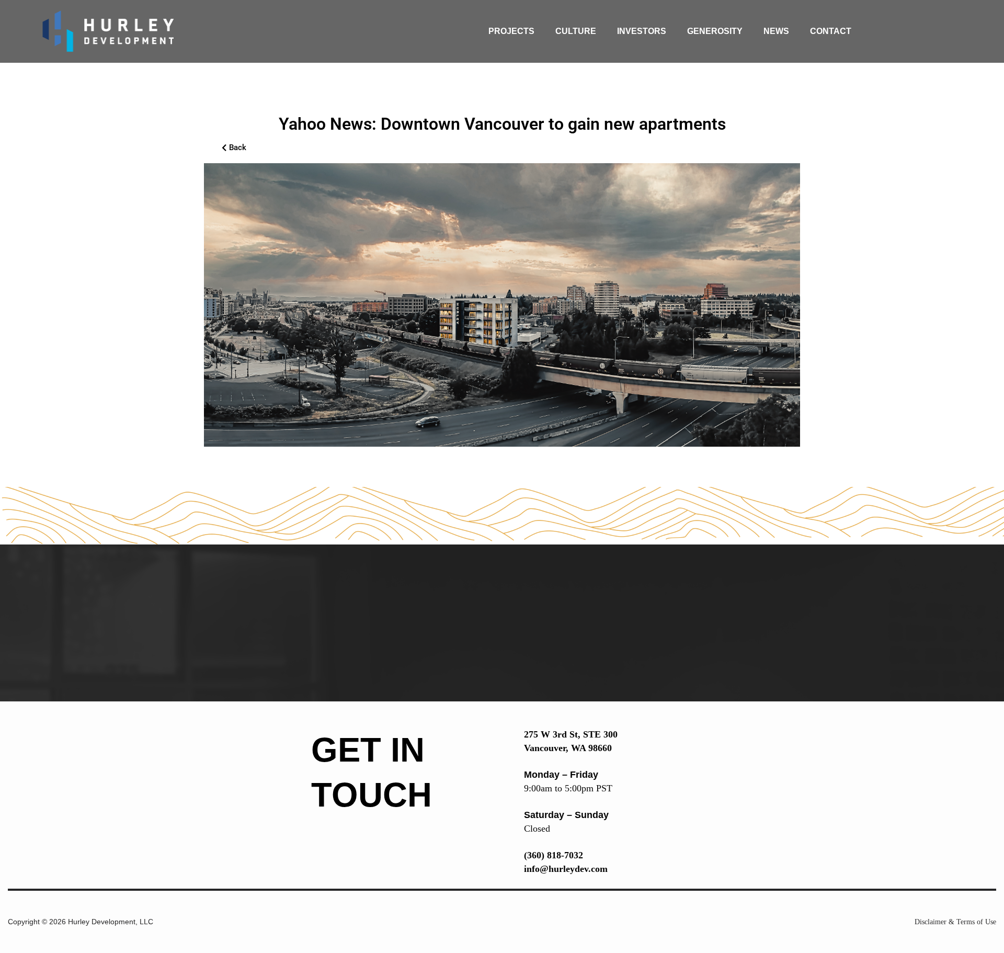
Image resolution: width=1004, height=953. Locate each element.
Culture (575, 31)
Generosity (715, 31)
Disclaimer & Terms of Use (955, 922)
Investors (641, 31)
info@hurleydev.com (566, 869)
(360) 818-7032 (553, 855)
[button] (234, 148)
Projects (511, 31)
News (776, 31)
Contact (830, 31)
